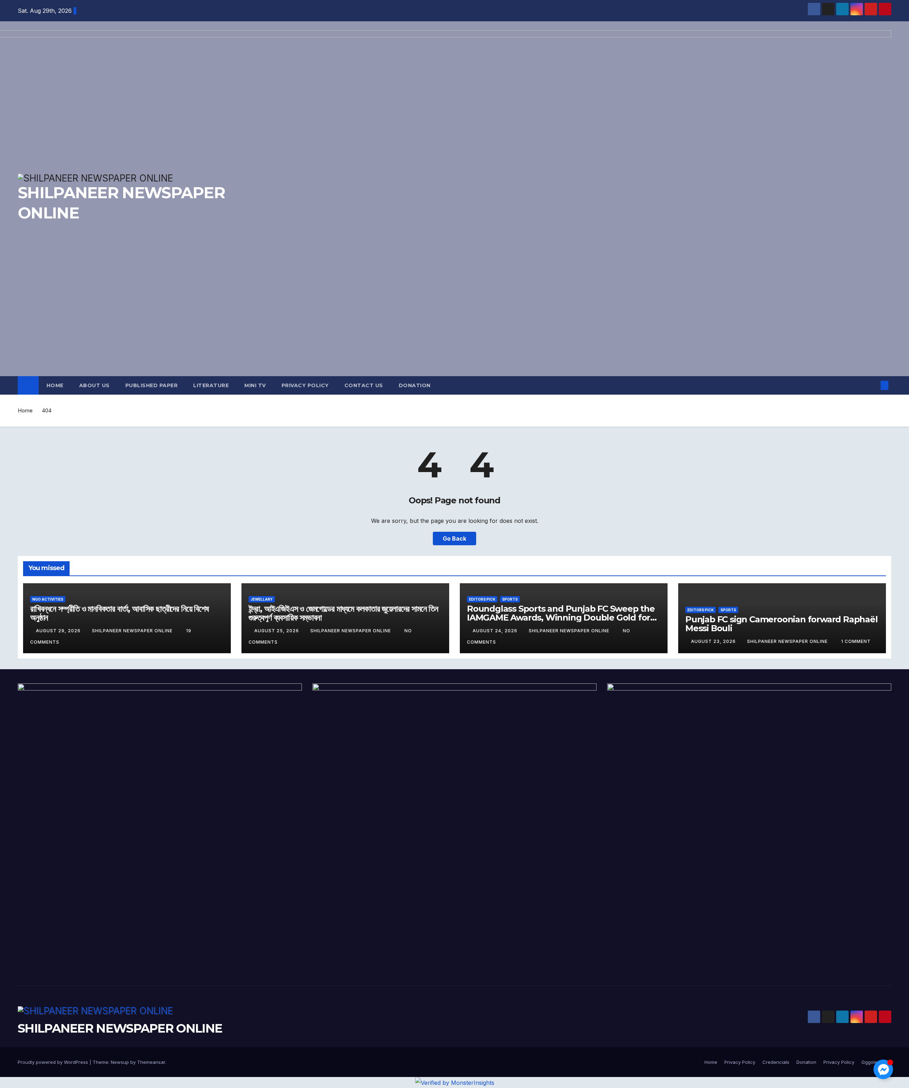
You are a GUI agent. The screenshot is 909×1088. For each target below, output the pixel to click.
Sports (510, 599)
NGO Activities (47, 599)
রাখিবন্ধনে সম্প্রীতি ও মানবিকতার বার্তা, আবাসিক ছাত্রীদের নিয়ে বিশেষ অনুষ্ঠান (119, 613)
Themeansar (151, 1062)
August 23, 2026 (714, 641)
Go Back (454, 538)
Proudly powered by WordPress (53, 1062)
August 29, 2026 (59, 630)
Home (55, 385)
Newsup (120, 1062)
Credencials (775, 1062)
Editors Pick (482, 599)
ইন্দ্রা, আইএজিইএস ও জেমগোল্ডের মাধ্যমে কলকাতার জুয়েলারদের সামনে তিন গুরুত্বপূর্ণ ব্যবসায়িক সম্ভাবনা (343, 613)
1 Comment (856, 641)
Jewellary (262, 599)
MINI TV (255, 385)
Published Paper (151, 385)
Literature (211, 385)
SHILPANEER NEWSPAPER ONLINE (133, 630)
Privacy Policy (305, 385)
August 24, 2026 (496, 630)
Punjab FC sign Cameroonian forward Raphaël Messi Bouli (781, 623)
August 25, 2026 (277, 630)
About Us (94, 385)
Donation (415, 385)
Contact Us (363, 385)
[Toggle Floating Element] (883, 1069)
